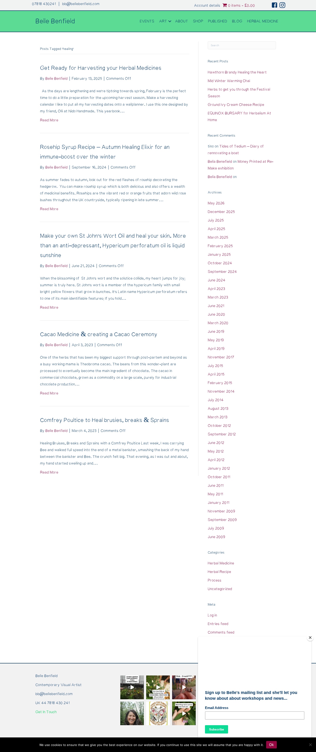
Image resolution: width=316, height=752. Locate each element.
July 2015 (215, 366)
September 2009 (222, 520)
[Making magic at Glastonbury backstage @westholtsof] (132, 687)
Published (217, 21)
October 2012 (219, 426)
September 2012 (222, 434)
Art (163, 21)
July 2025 (216, 220)
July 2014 (215, 400)
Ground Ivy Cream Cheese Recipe (236, 105)
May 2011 (215, 494)
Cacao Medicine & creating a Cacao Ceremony (98, 334)
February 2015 (220, 383)
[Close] (310, 637)
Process (214, 580)
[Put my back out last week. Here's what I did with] (184, 713)
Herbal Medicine (262, 21)
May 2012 (216, 451)
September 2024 (222, 272)
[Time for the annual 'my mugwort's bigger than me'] (132, 713)
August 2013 (218, 409)
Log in (212, 615)
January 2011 (218, 503)
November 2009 (221, 511)
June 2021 (216, 306)
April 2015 (216, 374)
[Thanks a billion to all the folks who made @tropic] (158, 687)
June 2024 (216, 280)
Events (147, 21)
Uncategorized (220, 589)
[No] (310, 744)
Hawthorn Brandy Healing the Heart (237, 72)
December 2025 (221, 212)
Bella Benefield (220, 162)
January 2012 (219, 468)
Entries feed (218, 624)
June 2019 (216, 332)
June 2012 (216, 443)
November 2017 (221, 357)
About (181, 21)
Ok (271, 744)
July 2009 (216, 528)
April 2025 (216, 229)
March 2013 (217, 417)
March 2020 (218, 323)
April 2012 (216, 460)
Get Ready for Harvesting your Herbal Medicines (100, 68)
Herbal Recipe (219, 572)
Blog (237, 21)
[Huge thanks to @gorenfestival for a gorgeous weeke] (184, 687)
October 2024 (220, 263)
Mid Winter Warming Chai (229, 81)
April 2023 (216, 289)
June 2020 (216, 314)
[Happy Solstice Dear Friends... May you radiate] (158, 713)
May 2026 (216, 203)
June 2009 (216, 537)
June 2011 (215, 486)
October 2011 (219, 477)
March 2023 (218, 297)
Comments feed (221, 632)
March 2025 (218, 237)
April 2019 (216, 349)
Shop (198, 21)
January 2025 (219, 255)
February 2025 (220, 246)
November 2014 (221, 391)
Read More (49, 120)
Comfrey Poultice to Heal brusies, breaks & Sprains (104, 420)
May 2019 (216, 340)
